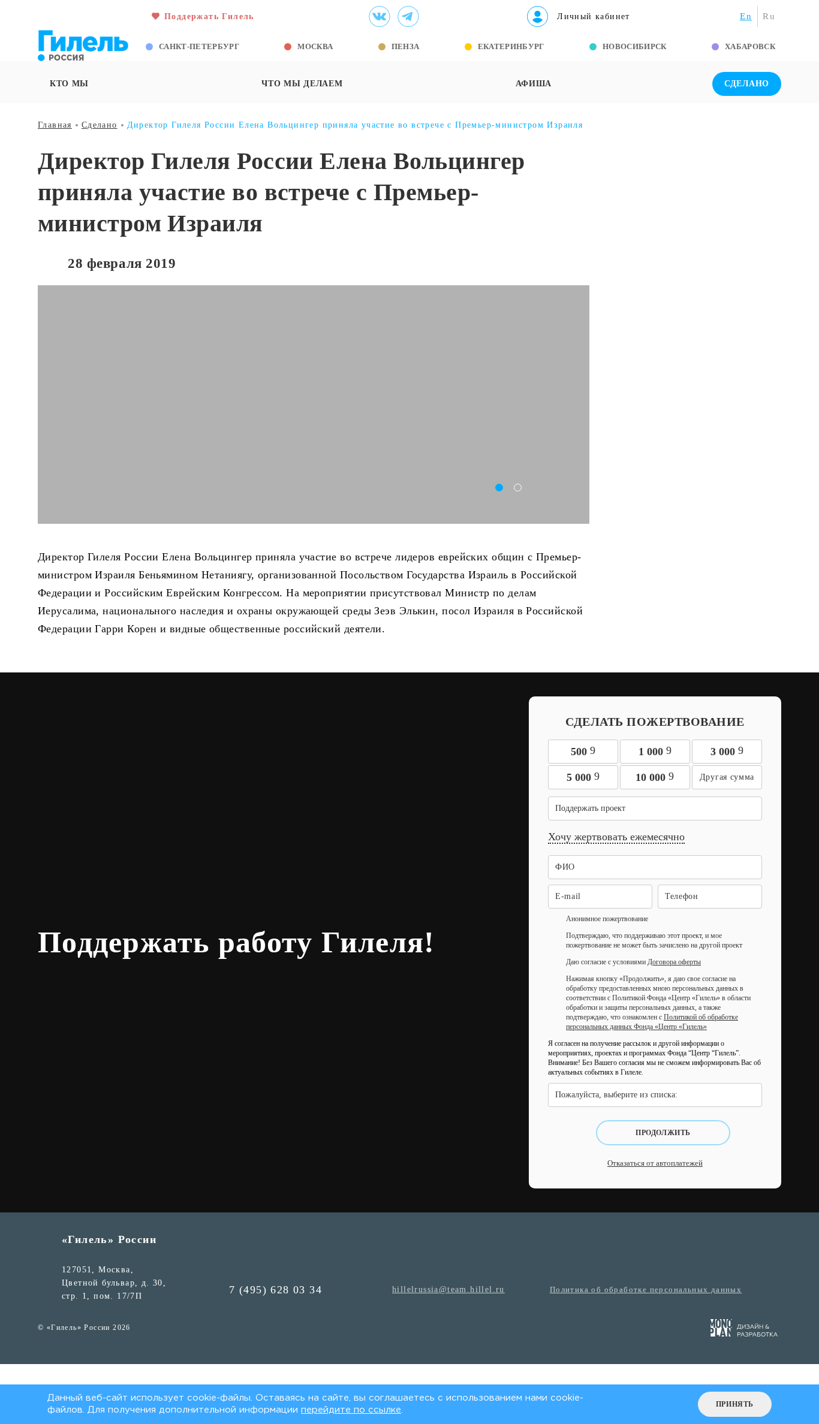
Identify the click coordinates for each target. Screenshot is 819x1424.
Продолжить (663, 1133)
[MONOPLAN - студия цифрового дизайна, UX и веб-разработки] (744, 1330)
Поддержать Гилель (209, 16)
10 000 (655, 776)
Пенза (406, 46)
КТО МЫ (69, 83)
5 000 (583, 776)
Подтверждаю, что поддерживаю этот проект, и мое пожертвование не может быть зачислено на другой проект (654, 940)
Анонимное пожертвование (607, 919)
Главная (55, 124)
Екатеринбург (511, 46)
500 (583, 751)
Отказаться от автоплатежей (655, 1162)
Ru (769, 16)
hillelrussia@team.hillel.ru (448, 1289)
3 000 (726, 751)
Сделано (746, 83)
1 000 (655, 751)
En (746, 16)
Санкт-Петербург (199, 46)
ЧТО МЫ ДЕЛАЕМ (301, 83)
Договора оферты (674, 962)
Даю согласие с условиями (633, 962)
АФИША (534, 83)
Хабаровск (750, 46)
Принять (735, 1404)
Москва (315, 46)
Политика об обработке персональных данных (646, 1289)
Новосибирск (635, 46)
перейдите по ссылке (351, 1410)
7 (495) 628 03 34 (275, 1290)
